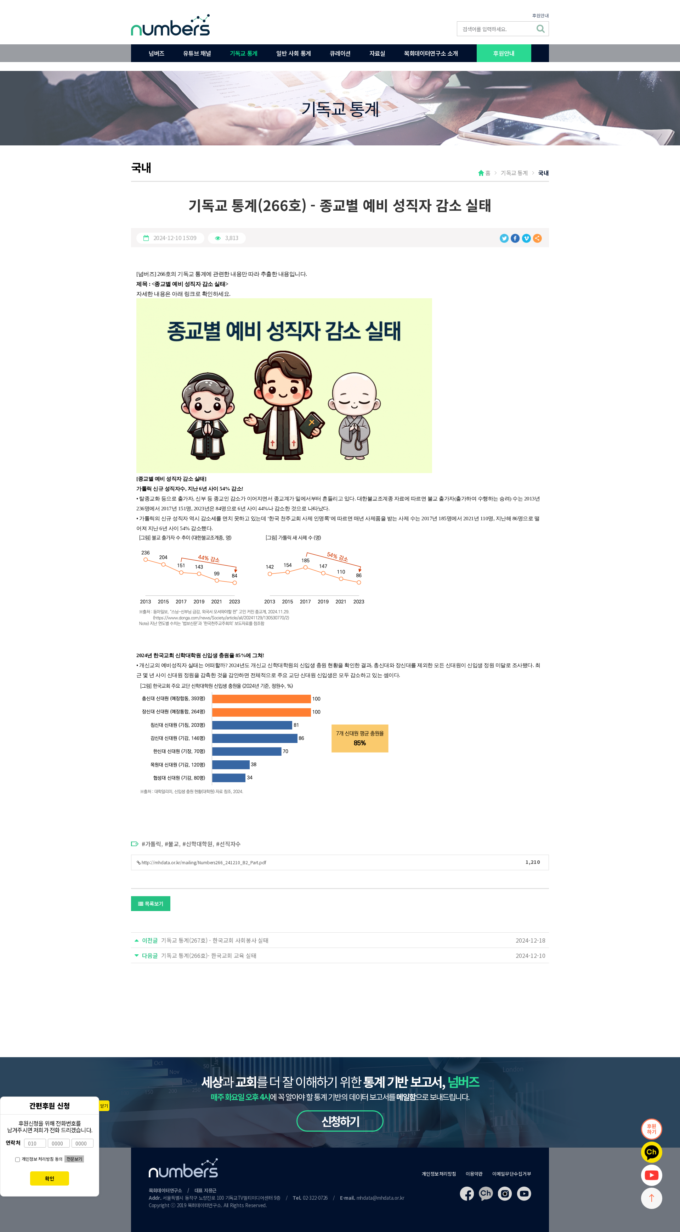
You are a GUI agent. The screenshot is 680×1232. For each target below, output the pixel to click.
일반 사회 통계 (293, 53)
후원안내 (540, 15)
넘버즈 (156, 53)
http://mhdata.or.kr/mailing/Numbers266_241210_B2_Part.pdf (340, 861)
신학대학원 (199, 843)
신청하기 (340, 1121)
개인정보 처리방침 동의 (42, 1159)
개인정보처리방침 (439, 1173)
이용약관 (474, 1173)
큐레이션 (340, 53)
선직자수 (230, 843)
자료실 (377, 53)
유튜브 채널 (197, 53)
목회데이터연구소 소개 (431, 53)
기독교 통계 (243, 53)
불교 (173, 843)
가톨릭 (153, 843)
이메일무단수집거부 (511, 1173)
